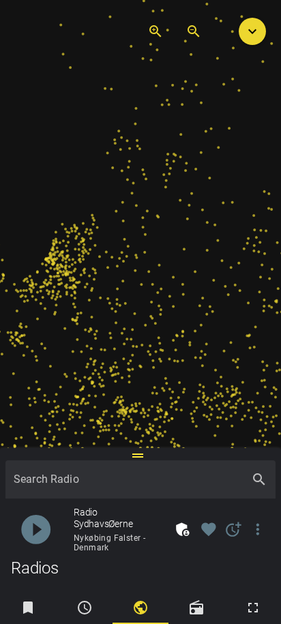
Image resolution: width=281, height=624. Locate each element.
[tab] (28, 607)
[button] (252, 31)
